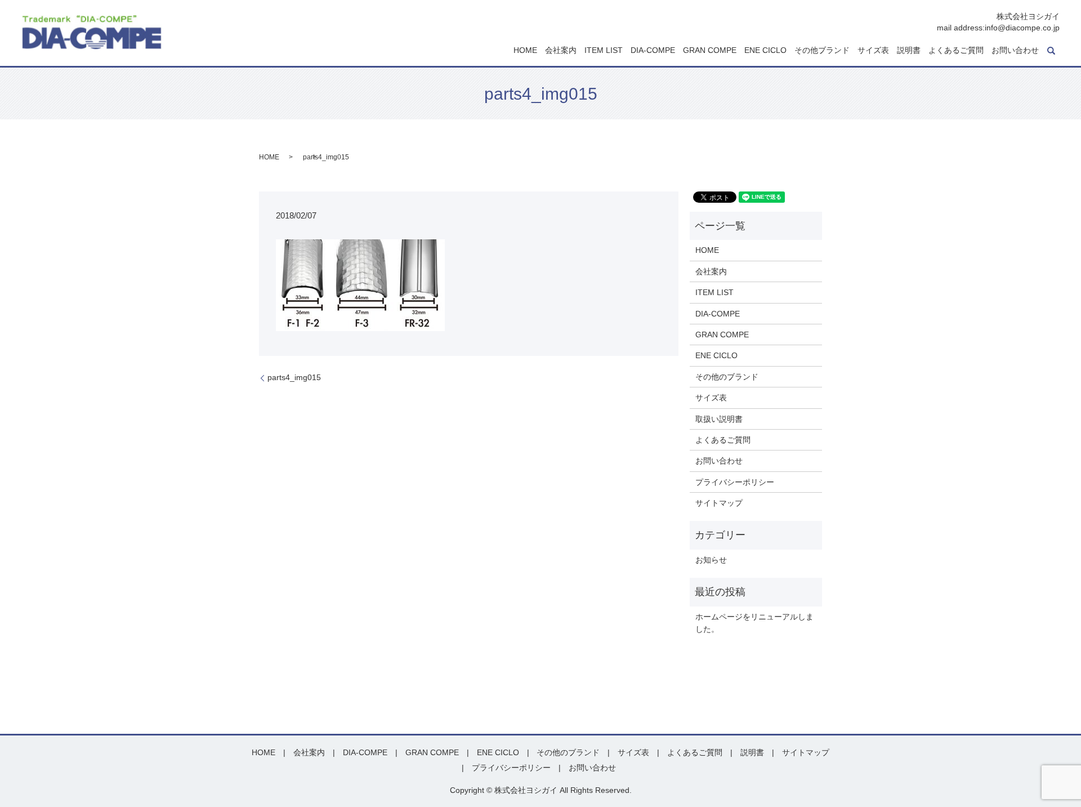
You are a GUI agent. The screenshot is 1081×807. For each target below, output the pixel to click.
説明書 (909, 50)
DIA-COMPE (653, 50)
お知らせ (711, 559)
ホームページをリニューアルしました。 (754, 623)
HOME (525, 50)
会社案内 (561, 50)
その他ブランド (822, 50)
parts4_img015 (294, 377)
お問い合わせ (1015, 50)
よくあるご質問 (956, 50)
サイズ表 (873, 50)
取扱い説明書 (719, 418)
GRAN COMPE (709, 50)
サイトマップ (719, 502)
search (1051, 50)
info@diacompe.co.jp (1022, 27)
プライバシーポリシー (734, 482)
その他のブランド (726, 376)
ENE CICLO (765, 50)
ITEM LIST (603, 50)
